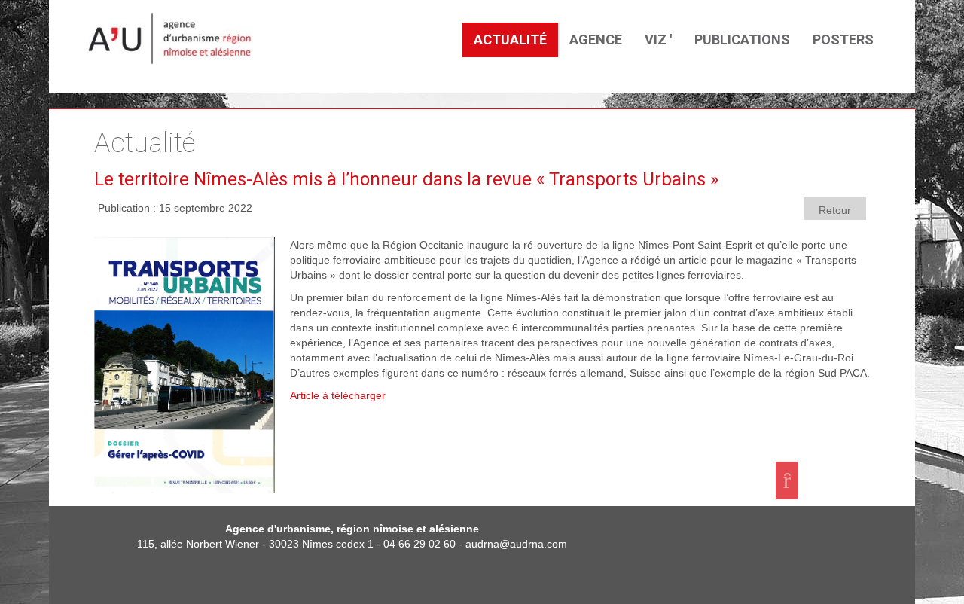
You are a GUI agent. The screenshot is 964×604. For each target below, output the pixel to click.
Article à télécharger (338, 395)
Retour (835, 210)
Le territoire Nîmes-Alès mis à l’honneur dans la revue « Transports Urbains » (406, 179)
